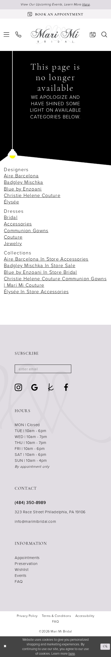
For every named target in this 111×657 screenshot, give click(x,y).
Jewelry (13, 243)
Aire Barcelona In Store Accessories (46, 258)
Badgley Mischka (23, 182)
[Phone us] (18, 35)
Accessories (18, 223)
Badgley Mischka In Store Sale (39, 265)
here (71, 653)
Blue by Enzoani (23, 188)
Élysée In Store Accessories (36, 291)
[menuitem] (6, 35)
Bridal (11, 217)
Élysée (11, 201)
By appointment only (32, 466)
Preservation (26, 564)
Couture (13, 236)
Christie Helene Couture (32, 195)
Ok (105, 646)
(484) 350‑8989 (30, 502)
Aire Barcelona (21, 175)
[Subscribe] (65, 369)
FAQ (18, 581)
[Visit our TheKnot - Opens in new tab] (51, 387)
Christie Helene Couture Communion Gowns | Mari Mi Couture (55, 282)
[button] (6, 35)
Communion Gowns (26, 230)
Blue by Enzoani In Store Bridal (40, 272)
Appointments (27, 558)
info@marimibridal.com (35, 521)
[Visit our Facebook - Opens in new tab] (66, 387)
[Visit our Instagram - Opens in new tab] (18, 387)
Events (21, 575)
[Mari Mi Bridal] (55, 34)
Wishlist (21, 569)
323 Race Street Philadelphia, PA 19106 (50, 512)
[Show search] (104, 35)
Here (86, 4)
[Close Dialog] (5, 647)
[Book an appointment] (93, 35)
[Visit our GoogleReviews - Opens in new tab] (34, 387)
